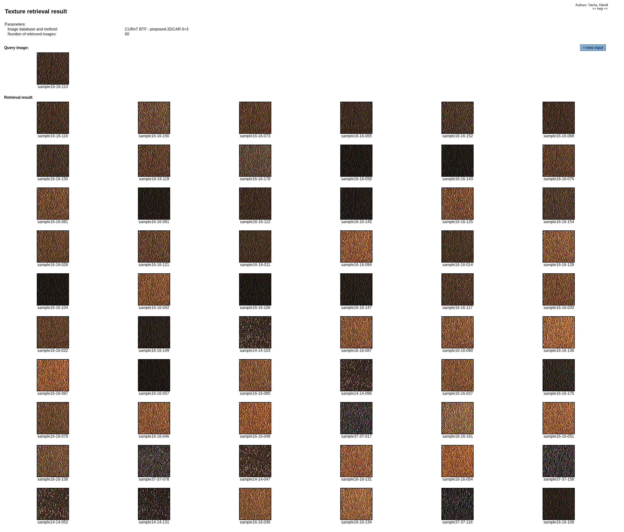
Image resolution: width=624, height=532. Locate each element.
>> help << (600, 8)
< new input (593, 48)
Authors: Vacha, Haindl (591, 5)
